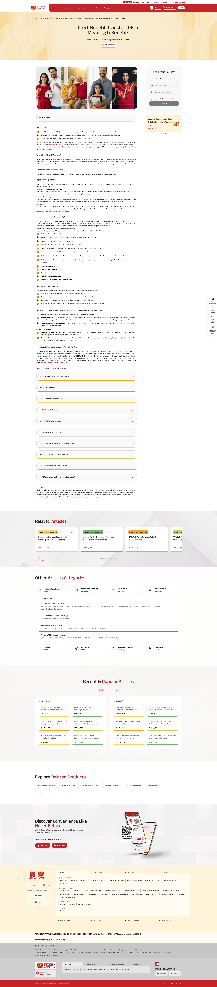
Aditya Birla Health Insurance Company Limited (115, 950)
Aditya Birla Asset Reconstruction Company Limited (154, 952)
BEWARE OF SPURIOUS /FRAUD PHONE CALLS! (50, 940)
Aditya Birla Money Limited (144, 950)
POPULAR (115, 690)
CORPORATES (145, 2)
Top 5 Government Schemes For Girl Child (53, 363)
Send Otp (164, 103)
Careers (165, 2)
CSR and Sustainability (101, 969)
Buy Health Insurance (134, 785)
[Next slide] (43, 558)
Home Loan (63, 880)
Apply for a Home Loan (112, 785)
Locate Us (76, 969)
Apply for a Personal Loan (46, 785)
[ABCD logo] (45, 965)
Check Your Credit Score (45, 792)
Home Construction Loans (172, 880)
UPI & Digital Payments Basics (83, 18)
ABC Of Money (44, 18)
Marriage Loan (92, 894)
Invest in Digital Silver (90, 785)
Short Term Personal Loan (150, 890)
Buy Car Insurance (67, 792)
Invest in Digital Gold (69, 785)
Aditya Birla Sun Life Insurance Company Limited (79, 950)
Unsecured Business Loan (86, 904)
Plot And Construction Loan (69, 884)
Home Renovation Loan (152, 880)
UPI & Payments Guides (66, 18)
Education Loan (65, 894)
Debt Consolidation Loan (171, 890)
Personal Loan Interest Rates (92, 890)
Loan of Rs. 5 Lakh (167, 894)
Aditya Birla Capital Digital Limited (46, 955)
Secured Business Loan (67, 904)
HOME (36, 18)
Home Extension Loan (134, 880)
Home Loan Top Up (99, 880)
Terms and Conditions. (168, 98)
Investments (67, 8)
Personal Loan (64, 890)
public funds (82, 199)
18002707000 (45, 974)
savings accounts (55, 145)
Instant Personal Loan (132, 890)
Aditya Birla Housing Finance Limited (47, 950)
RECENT (101, 690)
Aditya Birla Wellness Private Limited (120, 952)
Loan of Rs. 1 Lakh (152, 894)
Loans (55, 8)
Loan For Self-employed (68, 897)
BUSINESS (136, 2)
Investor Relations (117, 969)
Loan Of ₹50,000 (137, 894)
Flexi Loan (76, 890)
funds (84, 293)
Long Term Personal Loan (120, 894)
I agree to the (164, 98)
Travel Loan (104, 894)
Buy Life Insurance (154, 785)
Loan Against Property (116, 880)
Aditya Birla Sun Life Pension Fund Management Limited (86, 952)
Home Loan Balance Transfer (80, 880)
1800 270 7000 (180, 2)
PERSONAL (128, 2)
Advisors (155, 2)
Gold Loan (63, 911)
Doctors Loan (181, 894)
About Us (106, 8)
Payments (94, 8)
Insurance (81, 8)
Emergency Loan (79, 894)
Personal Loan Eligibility (113, 890)
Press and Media (86, 969)
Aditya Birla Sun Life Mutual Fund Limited (49, 952)
